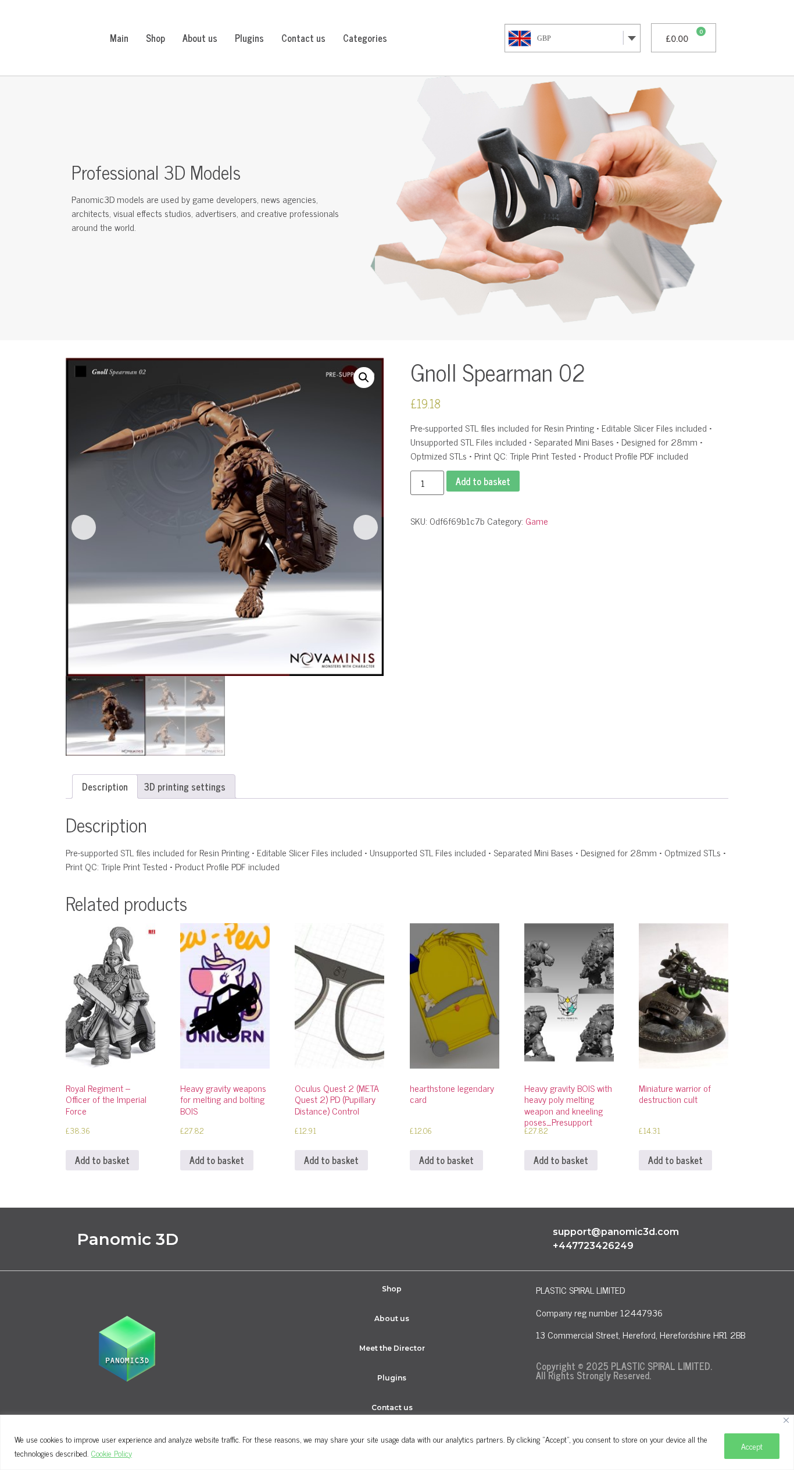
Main (119, 37)
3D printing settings (185, 786)
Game (536, 520)
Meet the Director (392, 1348)
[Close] (786, 1420)
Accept (752, 1446)
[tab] (105, 786)
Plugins (249, 37)
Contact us (303, 37)
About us (200, 37)
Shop (155, 37)
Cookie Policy (111, 1453)
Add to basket (483, 481)
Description (105, 786)
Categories (365, 37)
